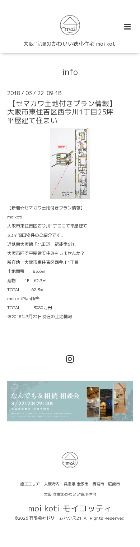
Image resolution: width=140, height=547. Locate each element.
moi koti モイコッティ (70, 508)
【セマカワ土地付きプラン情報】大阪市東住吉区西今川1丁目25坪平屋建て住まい (61, 112)
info (70, 71)
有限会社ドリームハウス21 (55, 518)
